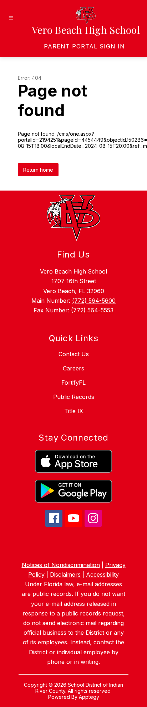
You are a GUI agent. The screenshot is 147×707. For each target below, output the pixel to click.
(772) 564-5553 (92, 310)
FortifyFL (73, 382)
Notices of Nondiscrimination (61, 564)
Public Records (73, 396)
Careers (73, 368)
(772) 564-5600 (94, 300)
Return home (38, 170)
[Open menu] (11, 18)
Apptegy (89, 697)
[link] (84, 46)
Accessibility (102, 574)
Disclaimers (65, 574)
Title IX (73, 411)
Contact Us (74, 354)
